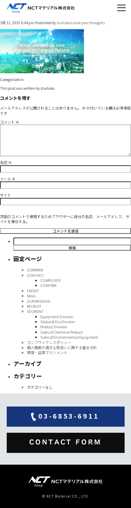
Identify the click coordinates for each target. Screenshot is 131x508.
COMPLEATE (50, 280)
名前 (6, 162)
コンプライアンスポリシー (49, 342)
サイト (5, 195)
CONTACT (35, 275)
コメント (9, 122)
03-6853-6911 (68, 416)
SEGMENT (35, 311)
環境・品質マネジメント (47, 352)
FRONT (33, 290)
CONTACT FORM (65, 442)
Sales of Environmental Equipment (69, 337)
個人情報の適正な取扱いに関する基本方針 (62, 347)
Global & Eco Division (57, 321)
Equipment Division (56, 316)
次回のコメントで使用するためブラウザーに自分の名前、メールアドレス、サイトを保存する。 (64, 219)
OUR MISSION (38, 301)
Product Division (53, 326)
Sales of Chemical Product (61, 332)
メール (7, 178)
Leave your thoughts (88, 22)
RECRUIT (34, 306)
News (31, 295)
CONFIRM (48, 285)
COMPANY (35, 269)
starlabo (63, 22)
